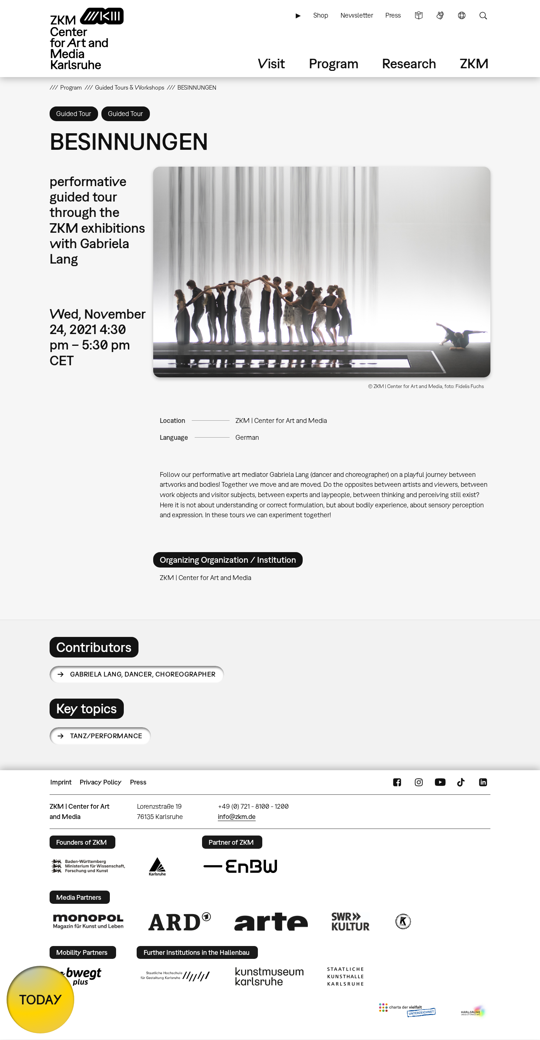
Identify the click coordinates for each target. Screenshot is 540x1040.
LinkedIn (483, 782)
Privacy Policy (101, 782)
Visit (271, 63)
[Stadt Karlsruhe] (157, 866)
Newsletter (357, 15)
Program (334, 63)
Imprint (61, 782)
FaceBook (397, 782)
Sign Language (440, 15)
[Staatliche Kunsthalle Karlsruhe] (345, 976)
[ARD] (179, 921)
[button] (321, 272)
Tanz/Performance (106, 736)
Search (483, 15)
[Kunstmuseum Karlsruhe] (269, 976)
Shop (320, 15)
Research (409, 63)
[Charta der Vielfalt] (407, 1012)
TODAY (40, 999)
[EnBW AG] (240, 866)
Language (461, 15)
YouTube (440, 782)
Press (393, 15)
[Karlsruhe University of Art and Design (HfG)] (175, 976)
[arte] (271, 922)
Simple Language (418, 15)
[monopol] (88, 921)
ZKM (474, 63)
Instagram (418, 782)
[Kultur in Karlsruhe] (402, 921)
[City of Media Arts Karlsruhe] (474, 1012)
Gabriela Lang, (143, 674)
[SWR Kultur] (351, 921)
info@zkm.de (237, 816)
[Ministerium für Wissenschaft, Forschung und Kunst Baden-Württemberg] (88, 866)
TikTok (461, 782)
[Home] (97, 38)
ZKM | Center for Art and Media (281, 420)
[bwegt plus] (76, 976)
